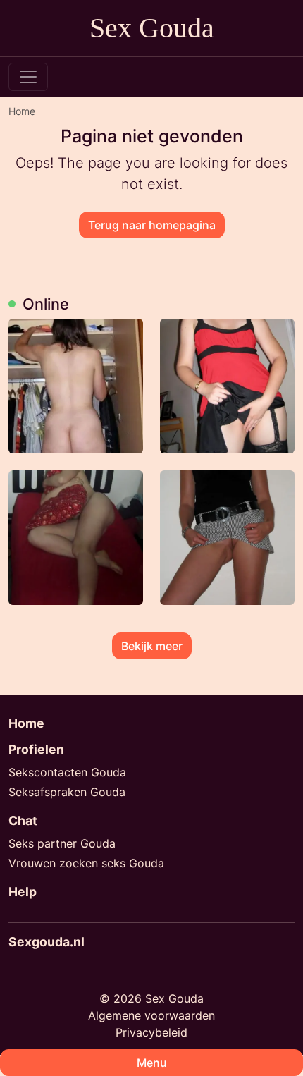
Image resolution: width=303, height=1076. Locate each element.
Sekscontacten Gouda (67, 772)
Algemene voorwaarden (151, 1015)
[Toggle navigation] (28, 77)
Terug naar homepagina (152, 225)
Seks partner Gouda (62, 843)
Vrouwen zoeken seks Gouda (86, 863)
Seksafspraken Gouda (66, 792)
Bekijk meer (152, 646)
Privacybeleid (151, 1032)
